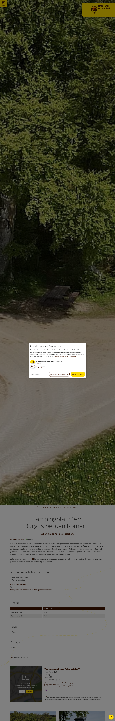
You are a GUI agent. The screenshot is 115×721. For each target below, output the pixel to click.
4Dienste (39, 368)
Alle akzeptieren (78, 374)
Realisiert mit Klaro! (35, 374)
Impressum (73, 356)
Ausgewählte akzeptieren (59, 374)
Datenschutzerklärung (61, 356)
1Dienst (38, 363)
